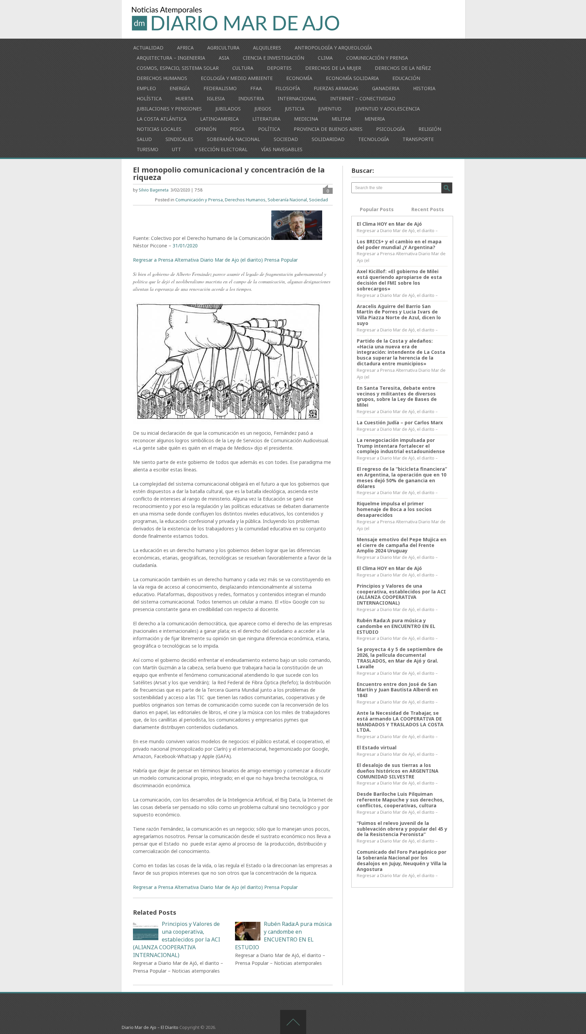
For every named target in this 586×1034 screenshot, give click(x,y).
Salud (144, 139)
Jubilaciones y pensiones (169, 108)
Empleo (146, 88)
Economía (299, 78)
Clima (325, 58)
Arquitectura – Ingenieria (171, 58)
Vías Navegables (281, 149)
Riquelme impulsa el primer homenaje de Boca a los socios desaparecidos (394, 509)
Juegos (262, 108)
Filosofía (287, 88)
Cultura (242, 68)
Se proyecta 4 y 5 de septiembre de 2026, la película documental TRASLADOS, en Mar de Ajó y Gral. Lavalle (400, 657)
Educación (406, 78)
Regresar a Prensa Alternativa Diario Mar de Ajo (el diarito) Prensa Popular (215, 260)
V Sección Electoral (221, 149)
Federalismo (220, 88)
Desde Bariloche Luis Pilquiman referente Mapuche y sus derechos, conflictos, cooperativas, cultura (400, 800)
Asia (224, 58)
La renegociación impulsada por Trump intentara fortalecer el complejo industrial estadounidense (401, 446)
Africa (185, 47)
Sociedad (286, 139)
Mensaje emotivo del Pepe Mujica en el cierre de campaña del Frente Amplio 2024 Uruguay (401, 545)
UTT (176, 149)
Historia (424, 88)
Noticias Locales (159, 129)
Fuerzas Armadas (336, 88)
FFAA (256, 88)
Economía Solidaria (352, 78)
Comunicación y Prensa (377, 58)
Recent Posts (427, 209)
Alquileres (267, 47)
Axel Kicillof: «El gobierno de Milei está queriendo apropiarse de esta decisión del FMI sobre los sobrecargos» (399, 279)
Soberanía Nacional (233, 139)
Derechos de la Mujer (333, 68)
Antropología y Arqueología (333, 47)
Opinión (205, 129)
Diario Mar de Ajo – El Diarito (150, 1027)
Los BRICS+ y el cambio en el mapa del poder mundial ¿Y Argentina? (399, 244)
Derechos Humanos (162, 78)
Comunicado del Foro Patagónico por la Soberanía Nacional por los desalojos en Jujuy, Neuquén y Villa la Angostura (402, 860)
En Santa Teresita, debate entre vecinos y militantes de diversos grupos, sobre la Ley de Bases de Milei (397, 396)
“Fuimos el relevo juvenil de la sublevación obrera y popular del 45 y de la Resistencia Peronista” (402, 829)
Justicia (295, 108)
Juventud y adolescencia (387, 108)
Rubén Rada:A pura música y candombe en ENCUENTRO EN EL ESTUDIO (396, 626)
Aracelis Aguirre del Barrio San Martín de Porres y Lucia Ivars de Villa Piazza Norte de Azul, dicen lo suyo (399, 314)
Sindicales (179, 139)
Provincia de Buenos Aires (328, 129)
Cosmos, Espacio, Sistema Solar (178, 68)
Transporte (418, 139)
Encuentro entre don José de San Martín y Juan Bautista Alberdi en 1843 (397, 690)
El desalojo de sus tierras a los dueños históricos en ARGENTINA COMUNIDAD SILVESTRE (397, 771)
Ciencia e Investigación (273, 58)
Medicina (306, 119)
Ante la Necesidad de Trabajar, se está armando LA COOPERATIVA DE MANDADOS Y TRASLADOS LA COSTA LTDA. (400, 721)
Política (269, 129)
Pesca (237, 129)
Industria (251, 98)
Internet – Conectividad (362, 98)
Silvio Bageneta (154, 190)
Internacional (297, 98)
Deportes (279, 68)
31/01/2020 (185, 245)
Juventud (329, 108)
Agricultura (223, 47)
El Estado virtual (376, 747)
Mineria (375, 119)
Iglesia (216, 98)
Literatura (266, 119)
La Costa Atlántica (162, 119)
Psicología (390, 129)
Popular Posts (377, 209)
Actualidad (148, 47)
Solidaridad (328, 139)
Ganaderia (385, 88)
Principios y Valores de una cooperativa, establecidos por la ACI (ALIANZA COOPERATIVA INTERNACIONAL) (401, 594)
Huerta (184, 98)
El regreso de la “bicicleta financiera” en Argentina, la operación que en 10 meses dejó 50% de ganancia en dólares (402, 477)
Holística (149, 98)
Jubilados (228, 108)
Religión (429, 129)
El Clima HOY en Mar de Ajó (389, 224)
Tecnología (373, 139)
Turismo (147, 149)
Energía (180, 88)
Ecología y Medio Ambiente (237, 78)
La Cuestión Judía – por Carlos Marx (400, 422)
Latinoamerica (219, 119)
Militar (341, 119)
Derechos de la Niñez (403, 68)
